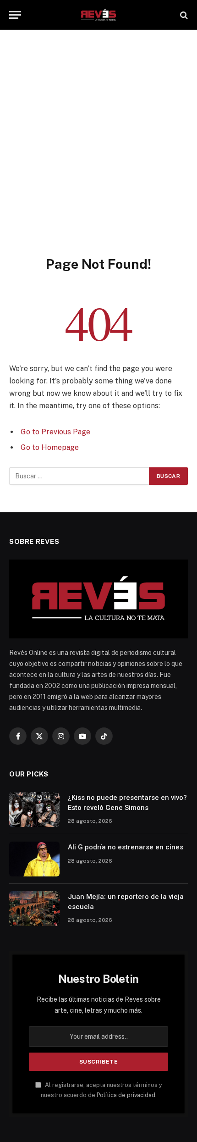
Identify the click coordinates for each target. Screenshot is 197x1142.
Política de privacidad (126, 1095)
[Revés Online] (98, 15)
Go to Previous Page (55, 431)
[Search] (183, 15)
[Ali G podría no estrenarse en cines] (34, 859)
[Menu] (15, 15)
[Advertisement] (98, 152)
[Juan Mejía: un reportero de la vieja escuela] (34, 908)
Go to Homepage (50, 447)
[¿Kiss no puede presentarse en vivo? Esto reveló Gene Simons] (34, 809)
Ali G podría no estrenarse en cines (125, 847)
